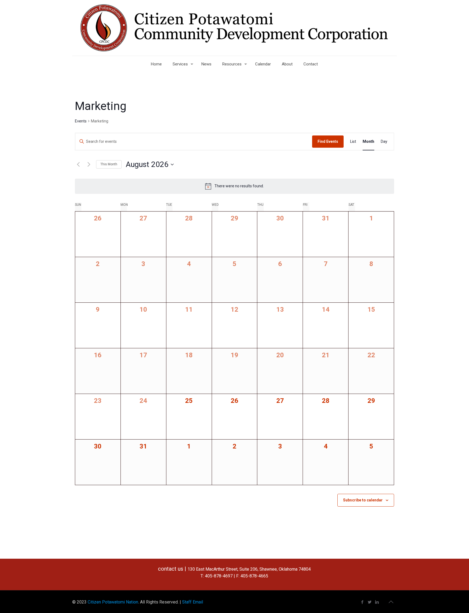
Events (81, 121)
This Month (108, 164)
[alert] (234, 186)
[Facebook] (362, 602)
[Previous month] (78, 164)
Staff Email (192, 602)
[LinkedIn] (377, 602)
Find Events (328, 141)
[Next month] (88, 164)
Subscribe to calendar (363, 500)
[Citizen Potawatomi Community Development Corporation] (234, 28)
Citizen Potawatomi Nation (113, 602)
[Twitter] (370, 602)
